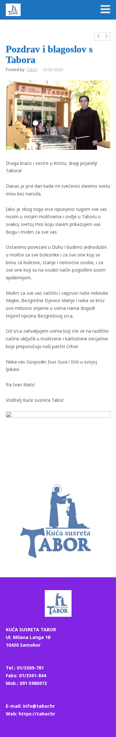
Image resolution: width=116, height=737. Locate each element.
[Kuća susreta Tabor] (13, 10)
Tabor (32, 69)
